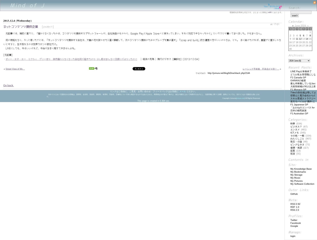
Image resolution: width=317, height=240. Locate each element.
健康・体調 (296, 147)
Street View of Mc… (15, 69)
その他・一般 (297, 135)
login (292, 236)
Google (294, 226)
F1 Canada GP (298, 77)
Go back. (8, 85)
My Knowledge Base (301, 168)
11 (297, 38)
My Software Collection (302, 184)
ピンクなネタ (297, 144)
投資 (292, 153)
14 (307, 38)
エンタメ (295, 129)
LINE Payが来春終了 (301, 71)
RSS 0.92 (295, 204)
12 (300, 38)
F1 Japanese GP (299, 104)
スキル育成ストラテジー (303, 98)
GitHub (294, 194)
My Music (295, 177)
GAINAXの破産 (298, 80)
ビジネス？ (48, 27)
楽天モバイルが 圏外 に (302, 101)
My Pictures (296, 181)
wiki (270, 12)
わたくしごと (297, 138)
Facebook (295, 223)
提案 (292, 150)
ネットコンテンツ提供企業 (20, 26)
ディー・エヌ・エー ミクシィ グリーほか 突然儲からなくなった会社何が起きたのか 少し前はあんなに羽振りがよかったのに (71, 59)
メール (182, 91)
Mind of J (27, 5)
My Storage (296, 174)
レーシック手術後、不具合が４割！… (261, 69)
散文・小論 (296, 141)
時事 (292, 123)
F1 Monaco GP (298, 89)
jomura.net (240, 98)
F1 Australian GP (299, 113)
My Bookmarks (298, 171)
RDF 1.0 (294, 207)
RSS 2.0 (294, 210)
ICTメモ (294, 132)
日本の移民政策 (298, 110)
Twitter (293, 220)
